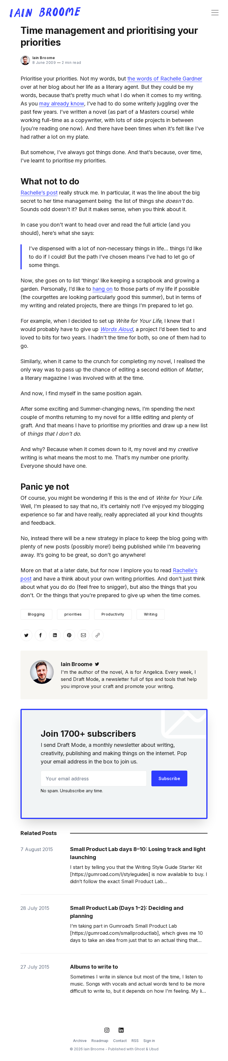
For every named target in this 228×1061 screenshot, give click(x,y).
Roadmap (99, 1040)
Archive (80, 1040)
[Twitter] (97, 664)
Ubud (154, 1049)
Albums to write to (94, 967)
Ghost (139, 1049)
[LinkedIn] (121, 1030)
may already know (61, 103)
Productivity (113, 614)
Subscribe (169, 778)
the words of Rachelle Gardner (164, 78)
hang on (103, 289)
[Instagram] (107, 1030)
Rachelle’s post (39, 192)
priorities (73, 614)
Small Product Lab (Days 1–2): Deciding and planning (126, 912)
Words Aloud (116, 329)
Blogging (36, 614)
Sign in (149, 1040)
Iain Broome (43, 58)
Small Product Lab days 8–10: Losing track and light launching (137, 853)
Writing (151, 614)
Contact (120, 1040)
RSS (135, 1040)
